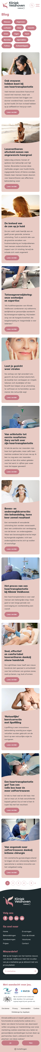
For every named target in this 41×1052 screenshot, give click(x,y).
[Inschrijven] (35, 971)
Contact (25, 943)
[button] (32, 5)
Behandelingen (9, 935)
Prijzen (6, 943)
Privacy (15, 1008)
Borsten (7, 40)
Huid (27, 34)
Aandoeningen (9, 939)
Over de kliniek (28, 935)
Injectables (21, 40)
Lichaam (7, 28)
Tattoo (7, 46)
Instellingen (21, 1049)
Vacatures (26, 939)
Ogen (16, 34)
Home (5, 931)
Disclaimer (5, 1008)
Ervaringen (26, 931)
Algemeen (20, 22)
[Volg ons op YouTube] (22, 918)
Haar (19, 28)
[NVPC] (7, 991)
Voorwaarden (26, 1008)
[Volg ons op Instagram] (11, 918)
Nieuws (7, 22)
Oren (6, 34)
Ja (10, 1043)
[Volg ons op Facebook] (5, 918)
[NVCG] (25, 991)
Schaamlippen (22, 46)
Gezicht (31, 28)
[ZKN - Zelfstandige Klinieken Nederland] (16, 991)
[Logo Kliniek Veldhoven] (13, 5)
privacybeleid (8, 965)
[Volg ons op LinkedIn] (16, 918)
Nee (30, 1043)
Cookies (36, 1008)
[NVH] (35, 991)
